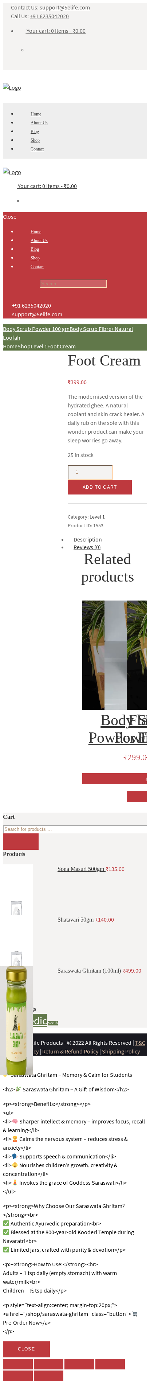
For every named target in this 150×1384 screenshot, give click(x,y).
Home (10, 346)
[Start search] (21, 284)
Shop (24, 346)
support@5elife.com (65, 7)
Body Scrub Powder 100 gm (36, 328)
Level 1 (39, 346)
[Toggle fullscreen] (79, 1364)
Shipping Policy (121, 1051)
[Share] (49, 1364)
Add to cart (100, 487)
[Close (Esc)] (18, 1364)
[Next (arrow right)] (49, 1376)
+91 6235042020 (49, 16)
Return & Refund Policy (70, 1051)
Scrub (53, 1023)
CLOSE (26, 1349)
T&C (140, 1042)
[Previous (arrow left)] (18, 1376)
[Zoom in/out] (110, 1364)
